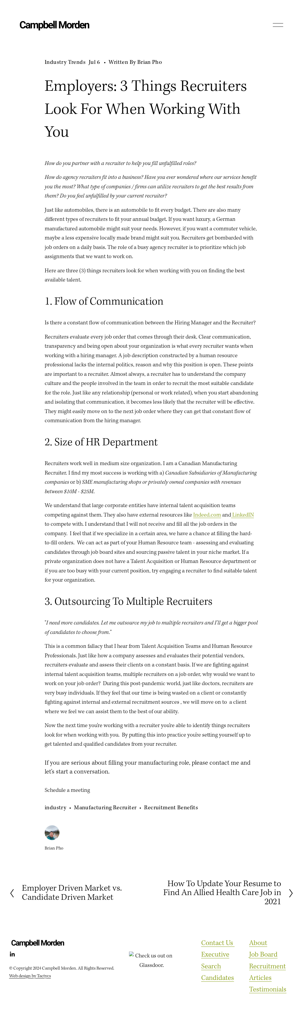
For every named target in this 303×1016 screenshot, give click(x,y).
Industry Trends (65, 62)
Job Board (263, 955)
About (258, 943)
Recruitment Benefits (171, 808)
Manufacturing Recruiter (105, 808)
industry (55, 808)
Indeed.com (207, 515)
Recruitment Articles (267, 972)
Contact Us (218, 943)
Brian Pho (149, 62)
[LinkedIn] (12, 954)
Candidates (217, 978)
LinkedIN (242, 515)
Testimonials (267, 989)
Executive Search (215, 960)
